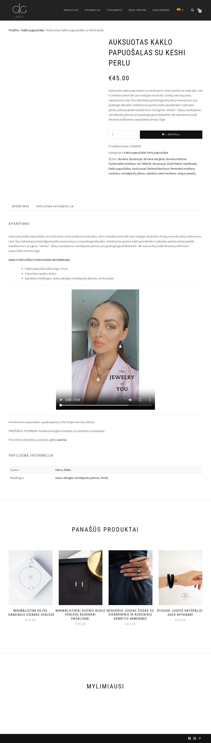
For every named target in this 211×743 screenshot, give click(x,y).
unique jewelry (186, 173)
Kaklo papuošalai (32, 30)
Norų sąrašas (161, 10)
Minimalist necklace (182, 168)
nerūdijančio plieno (133, 173)
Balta (67, 470)
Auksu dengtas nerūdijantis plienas (77, 478)
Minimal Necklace (158, 168)
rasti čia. (62, 440)
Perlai (104, 478)
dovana (123, 159)
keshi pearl (139, 168)
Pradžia (14, 30)
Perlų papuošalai (157, 152)
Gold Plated (174, 164)
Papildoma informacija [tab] (54, 206)
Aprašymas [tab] (20, 206)
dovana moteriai (176, 159)
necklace (114, 173)
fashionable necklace (122, 164)
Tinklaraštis (114, 10)
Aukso (59, 470)
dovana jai (135, 159)
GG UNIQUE (144, 164)
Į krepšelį (173, 134)
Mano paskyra (137, 10)
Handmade (190, 164)
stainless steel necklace (161, 173)
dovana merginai (154, 159)
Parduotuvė (71, 10)
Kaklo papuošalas (120, 168)
